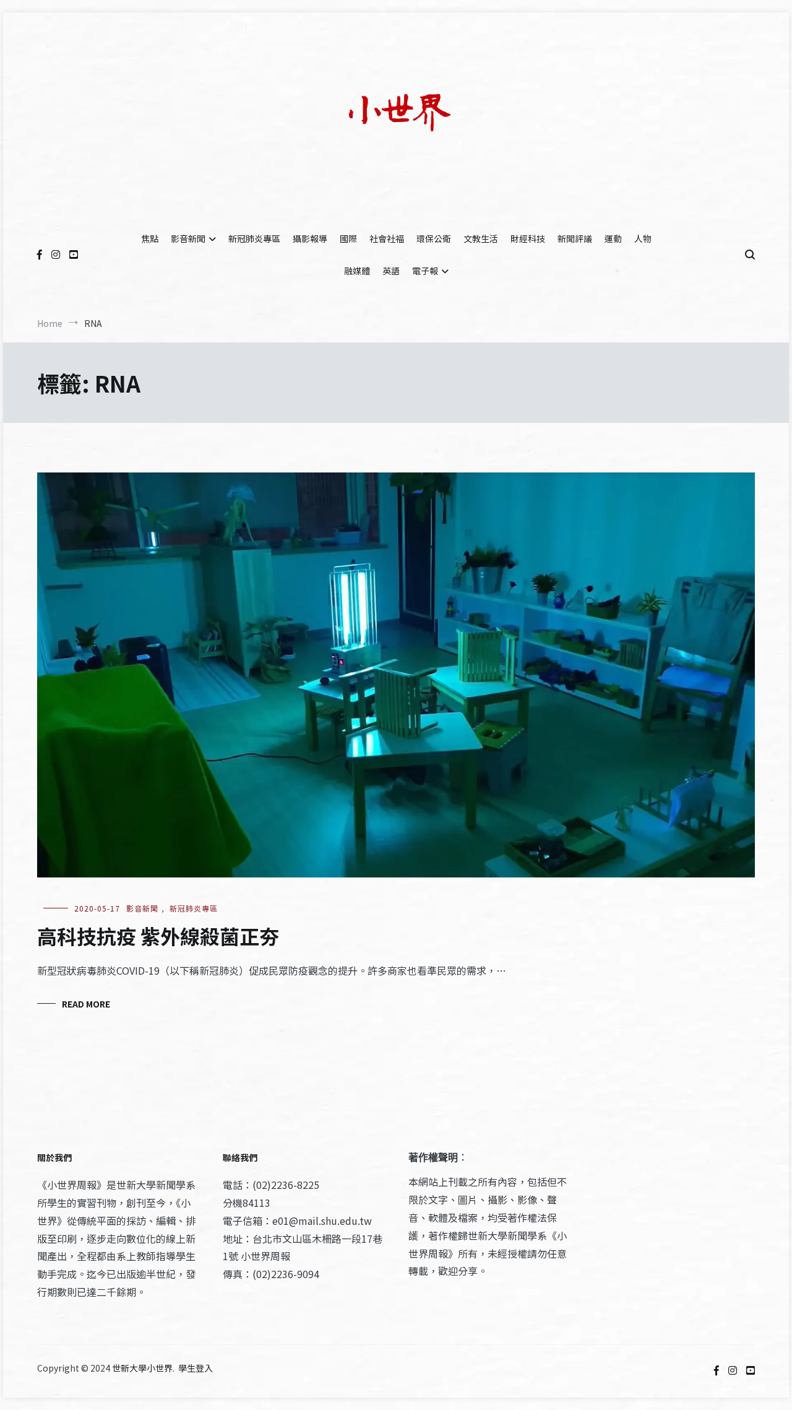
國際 (348, 238)
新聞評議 (574, 238)
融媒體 (357, 270)
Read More (86, 1004)
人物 (643, 238)
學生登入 (195, 1368)
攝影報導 (310, 238)
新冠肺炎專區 (254, 238)
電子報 (425, 270)
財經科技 (527, 238)
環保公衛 (433, 238)
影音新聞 (188, 238)
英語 (391, 270)
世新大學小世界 (142, 1368)
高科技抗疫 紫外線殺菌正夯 (158, 935)
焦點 (149, 238)
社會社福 (386, 238)
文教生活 (480, 238)
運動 (613, 238)
